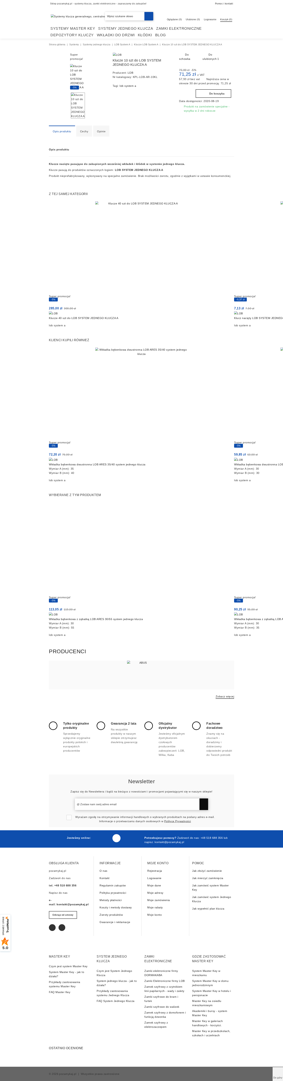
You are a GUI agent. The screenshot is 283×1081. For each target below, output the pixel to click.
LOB (130, 72)
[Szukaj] (148, 16)
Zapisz (203, 804)
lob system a (128, 85)
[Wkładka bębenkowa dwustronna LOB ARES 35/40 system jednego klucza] (141, 394)
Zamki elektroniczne (179, 28)
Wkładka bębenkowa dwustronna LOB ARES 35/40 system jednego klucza (97, 464)
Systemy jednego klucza (125, 28)
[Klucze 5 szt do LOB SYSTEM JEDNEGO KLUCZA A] (161, 55)
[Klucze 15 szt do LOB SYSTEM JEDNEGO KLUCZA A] (167, 55)
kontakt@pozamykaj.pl (169, 842)
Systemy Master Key (72, 28)
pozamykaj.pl (67, 1073)
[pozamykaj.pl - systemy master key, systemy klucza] (101, 16)
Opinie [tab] (101, 131)
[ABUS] (141, 675)
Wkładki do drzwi (116, 35)
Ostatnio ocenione (66, 1048)
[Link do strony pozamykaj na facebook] (116, 838)
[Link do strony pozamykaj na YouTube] (62, 927)
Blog (160, 35)
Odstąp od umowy (63, 915)
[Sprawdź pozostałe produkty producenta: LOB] (117, 54)
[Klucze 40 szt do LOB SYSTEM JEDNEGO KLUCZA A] (141, 247)
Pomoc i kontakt (224, 3)
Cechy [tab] (84, 131)
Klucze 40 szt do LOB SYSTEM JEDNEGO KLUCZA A (83, 318)
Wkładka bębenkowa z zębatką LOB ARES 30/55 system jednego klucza (96, 619)
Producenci (67, 651)
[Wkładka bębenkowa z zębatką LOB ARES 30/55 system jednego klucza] (141, 548)
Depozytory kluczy (72, 35)
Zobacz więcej (225, 696)
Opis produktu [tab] (62, 131)
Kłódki (145, 35)
